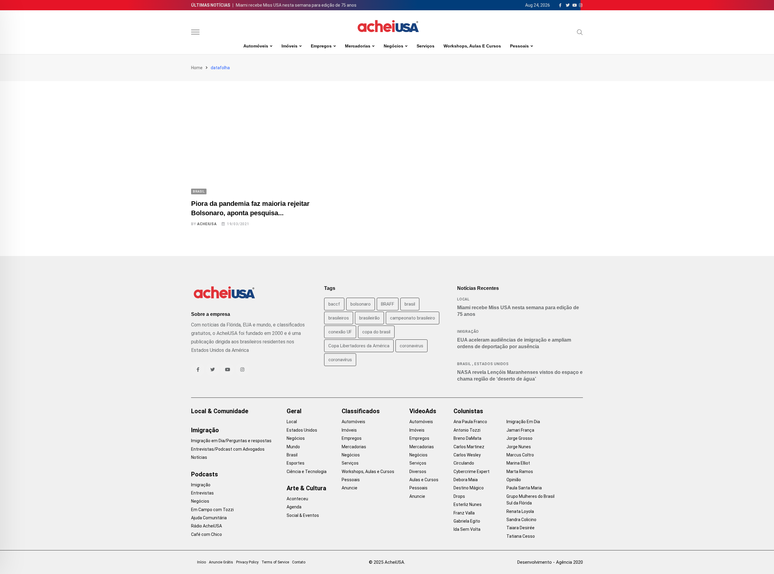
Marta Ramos (519, 471)
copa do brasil (376, 332)
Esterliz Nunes (468, 504)
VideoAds (422, 411)
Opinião (513, 479)
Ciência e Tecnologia (307, 471)
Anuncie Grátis (221, 562)
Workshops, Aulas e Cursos (472, 46)
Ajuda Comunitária (209, 517)
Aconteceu (297, 498)
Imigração (468, 331)
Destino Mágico (469, 487)
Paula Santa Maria (524, 487)
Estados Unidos (491, 364)
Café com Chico (206, 534)
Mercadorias (357, 46)
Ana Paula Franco (470, 421)
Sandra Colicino (521, 519)
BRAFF (387, 304)
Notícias (199, 457)
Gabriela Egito (467, 521)
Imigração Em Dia (523, 421)
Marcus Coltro (520, 454)
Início (201, 562)
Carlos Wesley (467, 454)
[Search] (580, 32)
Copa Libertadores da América (358, 346)
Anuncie (349, 487)
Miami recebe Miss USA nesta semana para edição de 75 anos (296, 5)
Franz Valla (464, 513)
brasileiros (338, 318)
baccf (334, 304)
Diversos (417, 471)
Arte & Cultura (306, 488)
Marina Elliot (518, 463)
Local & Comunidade (219, 411)
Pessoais (519, 46)
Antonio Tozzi (467, 430)
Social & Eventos (303, 515)
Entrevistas (202, 493)
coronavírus (340, 359)
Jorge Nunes (518, 446)
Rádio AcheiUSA (206, 526)
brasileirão (369, 318)
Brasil (464, 364)
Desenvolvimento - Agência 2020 (550, 562)
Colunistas (468, 411)
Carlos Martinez (469, 446)
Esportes (295, 463)
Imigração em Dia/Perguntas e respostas (231, 440)
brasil (410, 304)
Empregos (321, 46)
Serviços (425, 46)
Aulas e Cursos (423, 479)
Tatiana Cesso (520, 536)
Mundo (293, 446)
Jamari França (520, 430)
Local (463, 299)
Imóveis (289, 46)
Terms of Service (275, 562)
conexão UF (340, 332)
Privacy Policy (247, 562)
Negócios (393, 46)
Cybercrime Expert (471, 471)
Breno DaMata (467, 438)
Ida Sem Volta (467, 529)
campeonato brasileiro (412, 318)
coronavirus (411, 346)
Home (197, 67)
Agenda (294, 506)
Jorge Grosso (519, 438)
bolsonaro (360, 304)
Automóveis (255, 46)
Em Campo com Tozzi (212, 509)
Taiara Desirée (520, 527)
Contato (298, 562)
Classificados (361, 411)
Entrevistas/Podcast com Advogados (228, 449)
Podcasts (204, 474)
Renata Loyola (520, 511)
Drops (459, 496)
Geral (294, 411)
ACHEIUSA (206, 224)
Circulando (464, 463)
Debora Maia (466, 479)
